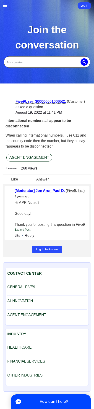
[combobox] (47, 62)
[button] (84, 62)
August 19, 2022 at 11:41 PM (39, 112)
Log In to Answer (47, 249)
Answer (42, 179)
